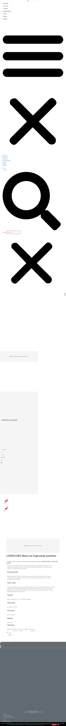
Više (45, 724)
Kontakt (5, 19)
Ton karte (5, 8)
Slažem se (54, 724)
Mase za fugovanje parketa (33, 561)
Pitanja (5, 16)
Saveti (4, 13)
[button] (33, 88)
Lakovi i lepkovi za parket (19, 561)
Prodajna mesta (7, 11)
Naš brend (5, 3)
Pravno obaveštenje (7, 715)
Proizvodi (5, 6)
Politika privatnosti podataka (8, 717)
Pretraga (4, 232)
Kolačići (4, 714)
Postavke (49, 724)
